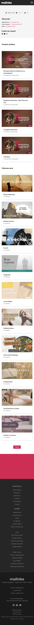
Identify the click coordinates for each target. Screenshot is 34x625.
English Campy (17, 552)
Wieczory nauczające (17, 541)
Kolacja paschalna (17, 558)
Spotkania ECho (17, 515)
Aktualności (17, 493)
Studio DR (22, 619)
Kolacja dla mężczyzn (17, 527)
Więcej (17, 447)
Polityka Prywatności (17, 610)
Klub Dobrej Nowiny (17, 535)
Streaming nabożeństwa (17, 566)
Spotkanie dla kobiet (17, 544)
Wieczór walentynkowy (17, 555)
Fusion (17, 532)
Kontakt (17, 504)
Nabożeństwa (17, 512)
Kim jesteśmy (17, 501)
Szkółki (17, 518)
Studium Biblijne (17, 547)
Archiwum (17, 498)
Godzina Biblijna (17, 524)
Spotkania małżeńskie (17, 564)
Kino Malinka (17, 561)
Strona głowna (17, 490)
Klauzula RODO (17, 612)
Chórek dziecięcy (17, 538)
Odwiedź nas (17, 496)
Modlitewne (17, 521)
